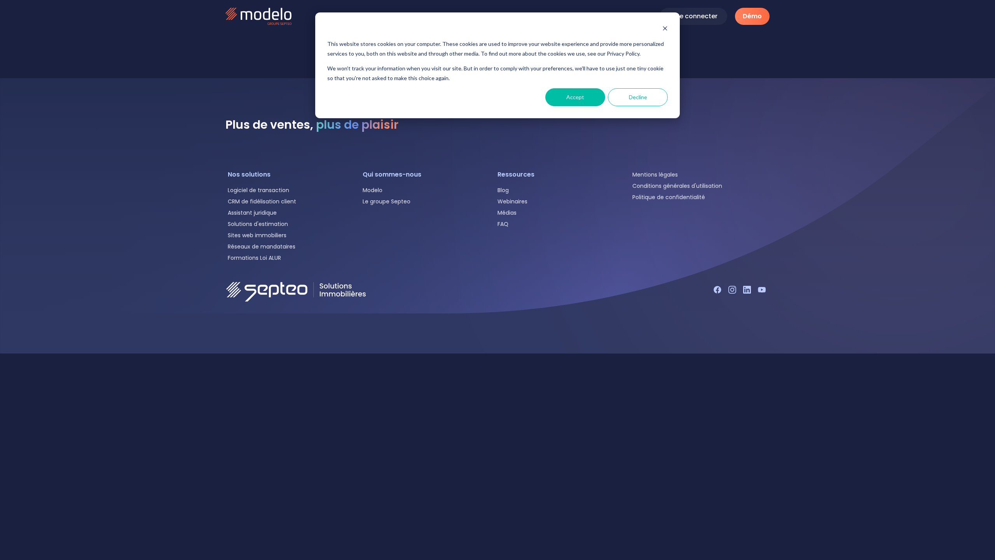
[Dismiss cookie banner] (665, 29)
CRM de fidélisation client (262, 201)
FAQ (503, 224)
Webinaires (512, 201)
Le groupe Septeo (386, 201)
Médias (507, 213)
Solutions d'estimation (258, 224)
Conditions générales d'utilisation (677, 186)
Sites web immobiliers (257, 235)
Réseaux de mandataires (261, 246)
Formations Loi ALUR (254, 258)
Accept (575, 97)
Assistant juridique (252, 213)
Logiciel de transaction (258, 190)
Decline (638, 97)
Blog (503, 190)
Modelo (372, 190)
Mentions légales (655, 174)
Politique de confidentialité (668, 197)
